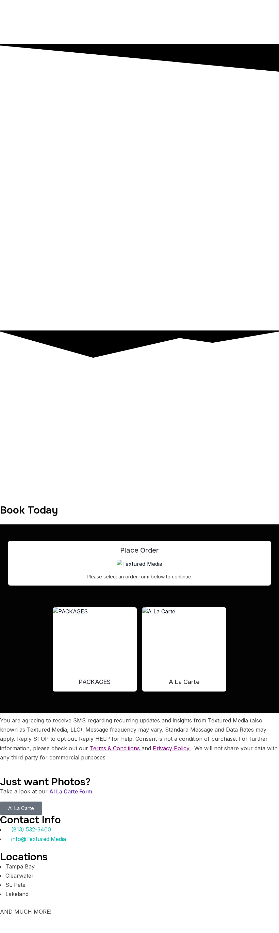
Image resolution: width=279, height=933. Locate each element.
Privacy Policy (172, 748)
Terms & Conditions (116, 748)
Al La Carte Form (70, 791)
